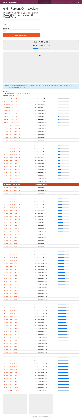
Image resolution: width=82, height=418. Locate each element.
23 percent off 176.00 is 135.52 (12, 163)
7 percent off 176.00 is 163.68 (11, 116)
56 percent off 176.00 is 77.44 (11, 261)
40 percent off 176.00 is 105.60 (12, 213)
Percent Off (44, 2)
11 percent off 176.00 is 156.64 (12, 128)
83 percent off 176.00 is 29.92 (11, 340)
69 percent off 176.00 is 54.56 (11, 299)
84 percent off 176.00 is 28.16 (11, 343)
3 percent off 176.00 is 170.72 (11, 104)
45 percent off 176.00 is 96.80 (11, 228)
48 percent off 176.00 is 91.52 (11, 237)
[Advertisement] (41, 71)
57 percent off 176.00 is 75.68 (11, 263)
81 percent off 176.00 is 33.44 (11, 334)
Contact (71, 2)
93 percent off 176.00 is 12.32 (11, 369)
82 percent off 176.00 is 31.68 (11, 337)
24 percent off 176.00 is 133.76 (12, 166)
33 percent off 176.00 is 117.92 (12, 193)
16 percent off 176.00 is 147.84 (12, 143)
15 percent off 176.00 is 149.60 (12, 140)
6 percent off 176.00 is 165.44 (11, 113)
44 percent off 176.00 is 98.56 (11, 225)
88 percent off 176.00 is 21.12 (11, 355)
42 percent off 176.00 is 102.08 (12, 219)
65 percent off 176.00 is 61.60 (11, 287)
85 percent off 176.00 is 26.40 (11, 346)
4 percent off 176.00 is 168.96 (11, 107)
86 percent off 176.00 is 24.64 (11, 349)
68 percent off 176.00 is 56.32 (11, 296)
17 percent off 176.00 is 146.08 (12, 146)
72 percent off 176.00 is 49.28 (11, 308)
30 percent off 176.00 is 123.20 (12, 184)
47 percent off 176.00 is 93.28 (11, 234)
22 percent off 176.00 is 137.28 (12, 160)
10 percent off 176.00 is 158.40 (12, 125)
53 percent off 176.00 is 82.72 (11, 252)
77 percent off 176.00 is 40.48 (11, 322)
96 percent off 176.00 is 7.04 (11, 378)
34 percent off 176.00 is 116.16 (12, 196)
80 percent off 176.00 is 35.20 (11, 331)
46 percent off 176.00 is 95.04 (11, 231)
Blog (77, 2)
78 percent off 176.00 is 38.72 (11, 325)
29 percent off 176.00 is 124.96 (12, 181)
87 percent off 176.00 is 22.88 (11, 352)
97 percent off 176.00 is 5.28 (11, 381)
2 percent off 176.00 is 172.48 (11, 102)
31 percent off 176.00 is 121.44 (12, 187)
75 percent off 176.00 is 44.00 (11, 316)
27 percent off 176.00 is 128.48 (12, 175)
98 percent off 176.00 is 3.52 (11, 384)
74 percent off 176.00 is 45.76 (11, 314)
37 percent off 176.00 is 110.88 (12, 205)
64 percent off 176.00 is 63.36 (11, 284)
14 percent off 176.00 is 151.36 (12, 137)
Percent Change (30, 2)
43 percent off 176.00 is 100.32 (12, 222)
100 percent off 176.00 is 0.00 (11, 390)
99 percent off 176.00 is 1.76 (11, 387)
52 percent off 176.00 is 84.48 (11, 249)
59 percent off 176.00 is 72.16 (11, 269)
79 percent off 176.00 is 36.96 (11, 328)
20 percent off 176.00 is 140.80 (12, 155)
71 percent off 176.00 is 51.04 (11, 305)
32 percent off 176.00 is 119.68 (12, 190)
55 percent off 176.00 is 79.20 (11, 258)
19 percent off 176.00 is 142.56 (12, 152)
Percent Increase (59, 2)
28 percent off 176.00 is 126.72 (12, 178)
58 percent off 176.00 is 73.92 (11, 266)
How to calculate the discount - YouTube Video (18, 93)
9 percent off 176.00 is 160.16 (11, 122)
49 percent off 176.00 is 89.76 (11, 240)
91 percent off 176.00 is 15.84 (11, 364)
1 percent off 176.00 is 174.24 (11, 99)
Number (5, 22)
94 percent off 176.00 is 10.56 (11, 372)
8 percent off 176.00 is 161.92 (11, 119)
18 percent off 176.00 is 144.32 (12, 149)
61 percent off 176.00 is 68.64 (11, 275)
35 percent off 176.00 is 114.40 (12, 199)
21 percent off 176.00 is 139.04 (12, 157)
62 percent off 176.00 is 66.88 (11, 278)
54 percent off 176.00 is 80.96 (11, 255)
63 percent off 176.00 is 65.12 (11, 281)
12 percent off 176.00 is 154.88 (12, 131)
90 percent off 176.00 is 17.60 (11, 361)
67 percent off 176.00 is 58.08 (11, 293)
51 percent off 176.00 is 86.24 (11, 246)
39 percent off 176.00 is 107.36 (12, 210)
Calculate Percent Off (21, 35)
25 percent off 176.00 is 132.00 (12, 169)
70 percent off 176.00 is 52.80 (11, 302)
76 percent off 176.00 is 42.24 (11, 319)
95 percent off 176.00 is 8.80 (11, 375)
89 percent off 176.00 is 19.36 (11, 358)
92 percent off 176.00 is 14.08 (11, 367)
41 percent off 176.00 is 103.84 (12, 216)
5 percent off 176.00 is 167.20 (11, 110)
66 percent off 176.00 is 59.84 (11, 290)
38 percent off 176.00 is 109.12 (12, 208)
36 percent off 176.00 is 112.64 (12, 202)
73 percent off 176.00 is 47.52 (11, 311)
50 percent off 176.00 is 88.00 (11, 243)
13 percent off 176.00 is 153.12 (12, 134)
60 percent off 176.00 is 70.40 (11, 272)
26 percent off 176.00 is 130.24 (12, 172)
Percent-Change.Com (10, 2)
